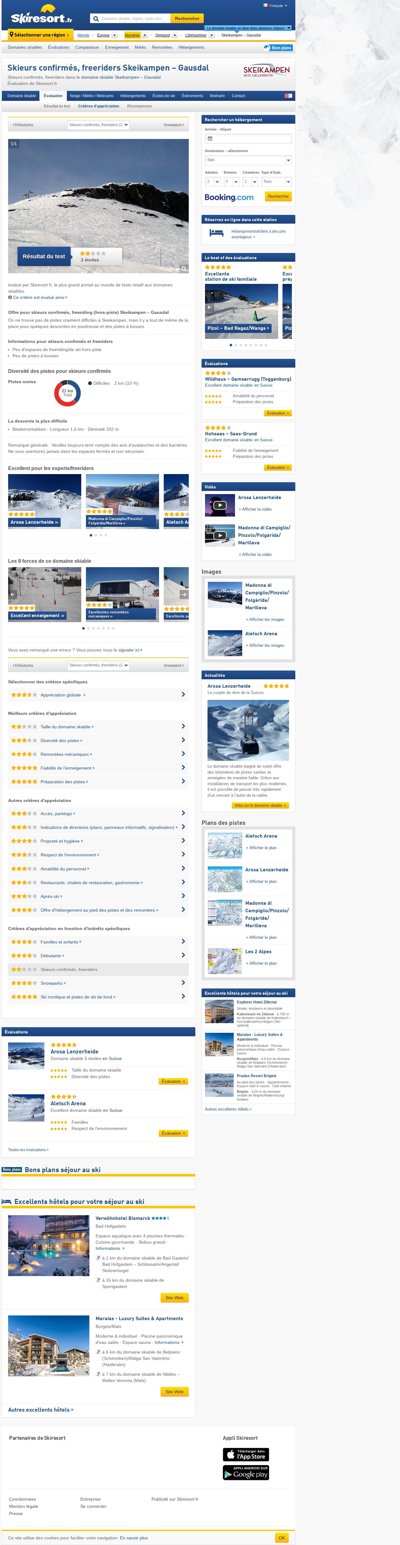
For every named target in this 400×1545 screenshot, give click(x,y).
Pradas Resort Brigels (257, 1076)
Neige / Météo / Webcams (91, 96)
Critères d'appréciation (98, 106)
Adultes (211, 172)
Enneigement (117, 47)
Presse (16, 1513)
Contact (238, 96)
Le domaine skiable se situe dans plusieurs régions (245, 28)
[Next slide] (184, 501)
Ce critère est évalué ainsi (38, 297)
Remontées (162, 47)
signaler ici (128, 649)
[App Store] (246, 1461)
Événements (192, 96)
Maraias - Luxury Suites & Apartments (260, 1036)
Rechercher (278, 196)
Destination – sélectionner (226, 151)
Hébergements (191, 47)
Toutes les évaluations (27, 1150)
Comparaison (87, 47)
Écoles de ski (163, 96)
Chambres (250, 172)
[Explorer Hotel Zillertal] (219, 1011)
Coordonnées (22, 1499)
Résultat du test (57, 106)
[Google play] (246, 1479)
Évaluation (53, 96)
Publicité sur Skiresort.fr (175, 1499)
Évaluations (58, 47)
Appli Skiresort (240, 1438)
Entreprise (90, 1499)
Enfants (230, 172)
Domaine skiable (22, 96)
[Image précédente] (209, 307)
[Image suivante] (287, 307)
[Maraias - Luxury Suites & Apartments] (219, 1044)
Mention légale (23, 1506)
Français (276, 5)
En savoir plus (134, 1537)
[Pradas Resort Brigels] (219, 1085)
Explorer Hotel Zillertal (257, 1002)
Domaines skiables (25, 47)
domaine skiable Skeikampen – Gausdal (121, 77)
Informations (109, 1248)
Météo (140, 47)
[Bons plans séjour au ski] (277, 47)
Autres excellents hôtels (39, 1410)
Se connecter (93, 1506)
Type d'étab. (271, 172)
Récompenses (139, 106)
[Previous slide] (12, 501)
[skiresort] (43, 14)
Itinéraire (217, 96)
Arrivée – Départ (218, 129)
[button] (229, 198)
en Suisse (112, 1058)
